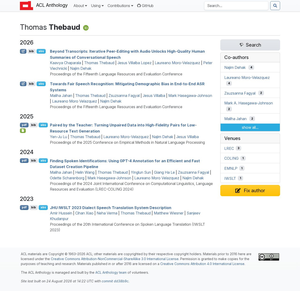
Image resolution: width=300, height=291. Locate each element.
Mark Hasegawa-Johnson (190, 95)
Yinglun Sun (141, 172)
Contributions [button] (119, 5)
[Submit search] (275, 5)
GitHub (148, 5)
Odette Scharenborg (67, 178)
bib (31, 51)
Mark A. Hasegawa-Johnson (248, 103)
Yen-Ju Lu (58, 136)
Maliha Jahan (61, 95)
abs (41, 51)
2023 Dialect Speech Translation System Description (110, 207)
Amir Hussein (61, 213)
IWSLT (230, 178)
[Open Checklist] (23, 130)
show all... (250, 127)
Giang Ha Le (164, 172)
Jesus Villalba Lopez (134, 62)
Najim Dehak (80, 68)
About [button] (78, 5)
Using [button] (96, 5)
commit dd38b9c (115, 281)
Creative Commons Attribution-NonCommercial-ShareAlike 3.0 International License (115, 259)
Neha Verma (107, 213)
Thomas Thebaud (99, 62)
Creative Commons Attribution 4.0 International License (202, 264)
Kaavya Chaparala (65, 62)
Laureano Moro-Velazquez (177, 62)
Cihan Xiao (84, 213)
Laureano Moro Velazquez (74, 101)
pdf (24, 125)
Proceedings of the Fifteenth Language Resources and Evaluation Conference (116, 74)
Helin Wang (84, 172)
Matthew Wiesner (169, 213)
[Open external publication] (23, 51)
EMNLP (230, 168)
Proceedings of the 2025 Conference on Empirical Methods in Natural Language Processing (127, 142)
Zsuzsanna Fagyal (124, 95)
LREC (229, 148)
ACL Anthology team (111, 272)
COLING (231, 158)
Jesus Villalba (154, 95)
